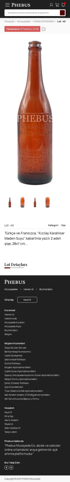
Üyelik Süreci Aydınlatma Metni (20, 371)
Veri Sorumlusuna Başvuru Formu (21, 398)
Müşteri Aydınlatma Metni (17, 367)
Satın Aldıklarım (12, 428)
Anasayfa (9, 21)
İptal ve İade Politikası (15, 359)
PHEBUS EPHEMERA (44, 21)
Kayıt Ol (27, 299)
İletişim (8, 334)
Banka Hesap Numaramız (17, 351)
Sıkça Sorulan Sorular (15, 347)
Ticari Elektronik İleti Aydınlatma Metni (23, 391)
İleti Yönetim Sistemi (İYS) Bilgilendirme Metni (27, 394)
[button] (63, 115)
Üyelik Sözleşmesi (13, 355)
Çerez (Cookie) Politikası (16, 383)
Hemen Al (29, 289)
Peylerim (8, 424)
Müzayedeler (24, 21)
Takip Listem (10, 432)
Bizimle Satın (46, 289)
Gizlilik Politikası (12, 363)
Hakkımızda (10, 318)
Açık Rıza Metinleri (13, 387)
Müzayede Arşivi (12, 326)
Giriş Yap (9, 299)
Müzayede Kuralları (14, 322)
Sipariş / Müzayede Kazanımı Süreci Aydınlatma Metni (31, 375)
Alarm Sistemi (11, 420)
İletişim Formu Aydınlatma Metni (20, 379)
